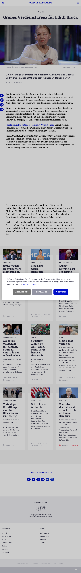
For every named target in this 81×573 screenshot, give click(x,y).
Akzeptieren (61, 292)
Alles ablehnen (21, 292)
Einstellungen (42, 292)
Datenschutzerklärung (30, 284)
